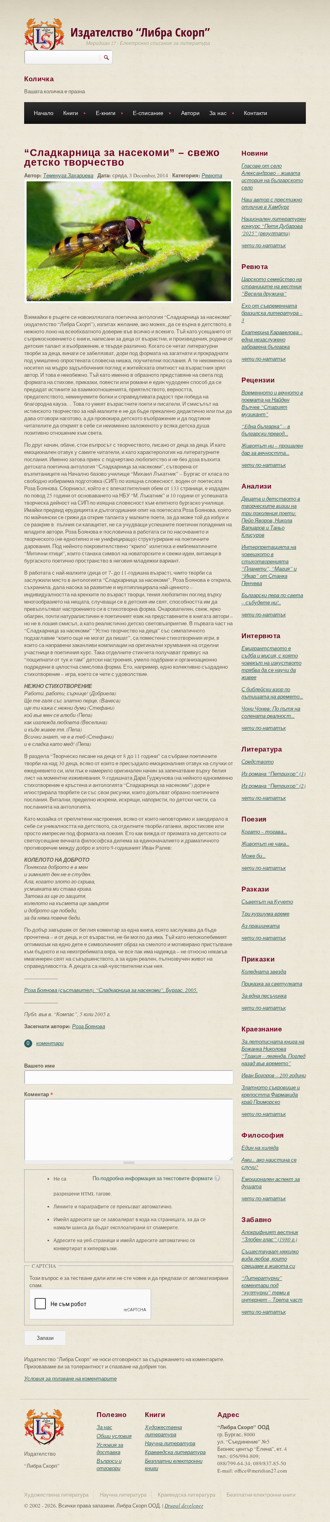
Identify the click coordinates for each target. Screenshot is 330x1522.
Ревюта (212, 175)
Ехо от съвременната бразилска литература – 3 (272, 313)
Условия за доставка (110, 1448)
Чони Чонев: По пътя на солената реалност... (270, 712)
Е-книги (103, 114)
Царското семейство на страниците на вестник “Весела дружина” (271, 286)
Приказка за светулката (271, 983)
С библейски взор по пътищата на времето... (272, 693)
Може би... (253, 855)
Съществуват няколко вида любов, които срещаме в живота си (270, 1258)
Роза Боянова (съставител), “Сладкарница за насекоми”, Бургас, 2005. (111, 990)
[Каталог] (44, 35)
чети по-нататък (263, 245)
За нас (215, 114)
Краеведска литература (175, 1452)
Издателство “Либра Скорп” (140, 32)
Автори (190, 113)
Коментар (38, 1094)
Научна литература (170, 1443)
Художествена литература (163, 1430)
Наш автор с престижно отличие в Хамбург (271, 203)
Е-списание (145, 114)
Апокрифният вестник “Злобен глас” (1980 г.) (269, 1235)
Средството (257, 761)
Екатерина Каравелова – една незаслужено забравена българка (272, 339)
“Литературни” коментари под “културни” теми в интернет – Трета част (272, 1288)
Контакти (255, 113)
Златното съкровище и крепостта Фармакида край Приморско (270, 1094)
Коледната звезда (263, 971)
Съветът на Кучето (267, 901)
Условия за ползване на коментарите (70, 1378)
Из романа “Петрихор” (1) (273, 773)
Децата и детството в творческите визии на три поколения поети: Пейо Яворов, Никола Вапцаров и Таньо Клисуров (270, 516)
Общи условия (114, 1436)
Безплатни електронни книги (261, 1494)
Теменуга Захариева (68, 175)
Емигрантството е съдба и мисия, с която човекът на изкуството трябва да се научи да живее (271, 663)
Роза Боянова (88, 1026)
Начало (44, 113)
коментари (50, 1043)
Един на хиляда (259, 1147)
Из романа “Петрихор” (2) (273, 785)
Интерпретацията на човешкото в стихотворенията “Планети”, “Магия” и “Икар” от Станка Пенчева (269, 565)
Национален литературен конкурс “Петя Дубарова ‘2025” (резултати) (273, 226)
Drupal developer (184, 1505)
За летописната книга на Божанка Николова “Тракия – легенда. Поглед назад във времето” (273, 1052)
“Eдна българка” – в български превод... (265, 430)
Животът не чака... (265, 843)
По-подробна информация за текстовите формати (152, 1178)
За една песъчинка (264, 995)
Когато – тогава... (264, 831)
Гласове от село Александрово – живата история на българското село (272, 176)
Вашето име (39, 1065)
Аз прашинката (260, 925)
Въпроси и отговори (109, 1464)
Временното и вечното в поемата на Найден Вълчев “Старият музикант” (272, 403)
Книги (68, 114)
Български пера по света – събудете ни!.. (272, 599)
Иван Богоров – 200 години (273, 1075)
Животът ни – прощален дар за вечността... (272, 449)
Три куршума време (265, 913)
